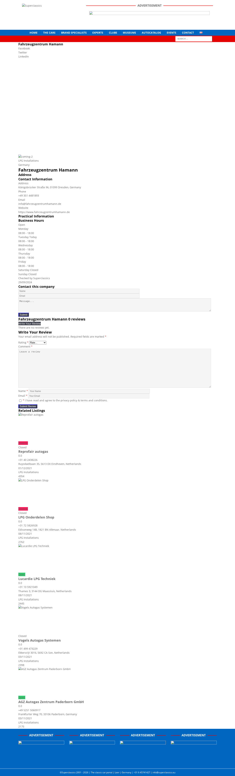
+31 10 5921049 (27, 587)
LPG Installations (28, 160)
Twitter (22, 52)
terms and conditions (94, 400)
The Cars (49, 32)
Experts (97, 32)
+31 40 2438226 (27, 460)
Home (33, 32)
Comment (25, 346)
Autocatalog (151, 32)
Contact (188, 32)
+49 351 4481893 (28, 195)
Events (171, 32)
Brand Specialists (74, 32)
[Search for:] (193, 38)
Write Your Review (29, 323)
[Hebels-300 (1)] (92, 761)
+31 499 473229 (27, 648)
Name (23, 391)
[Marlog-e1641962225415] (149, 24)
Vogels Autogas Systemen (39, 640)
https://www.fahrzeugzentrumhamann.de (44, 212)
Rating (23, 342)
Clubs (113, 32)
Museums (129, 32)
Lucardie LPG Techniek (36, 579)
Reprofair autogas (33, 451)
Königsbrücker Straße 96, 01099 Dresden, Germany (49, 187)
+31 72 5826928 (27, 525)
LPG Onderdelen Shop (36, 517)
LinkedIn (23, 56)
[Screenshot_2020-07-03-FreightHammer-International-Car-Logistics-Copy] (143, 761)
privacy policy (69, 400)
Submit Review (28, 406)
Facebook (24, 48)
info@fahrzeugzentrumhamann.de (39, 204)
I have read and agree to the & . (65, 400)
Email (22, 395)
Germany (24, 165)
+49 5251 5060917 (29, 710)
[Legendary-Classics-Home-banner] (194, 761)
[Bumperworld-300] (41, 761)
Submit (23, 314)
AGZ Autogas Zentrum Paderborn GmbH (51, 702)
